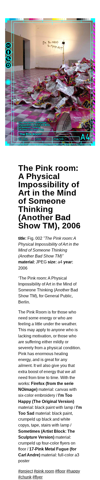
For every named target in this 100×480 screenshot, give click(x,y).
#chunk (25, 477)
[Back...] (50, 82)
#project (25, 471)
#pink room (44, 471)
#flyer (38, 477)
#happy (73, 471)
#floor (60, 471)
